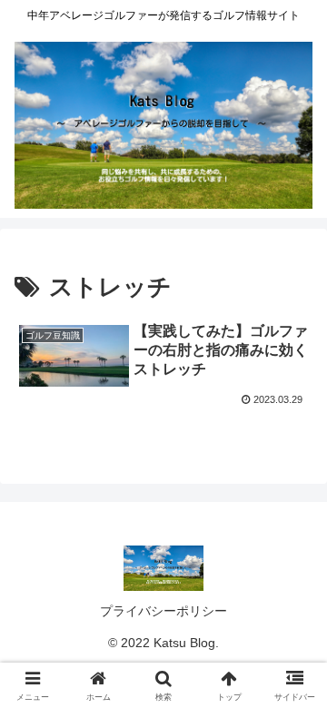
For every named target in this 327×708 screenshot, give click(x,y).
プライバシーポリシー (163, 611)
